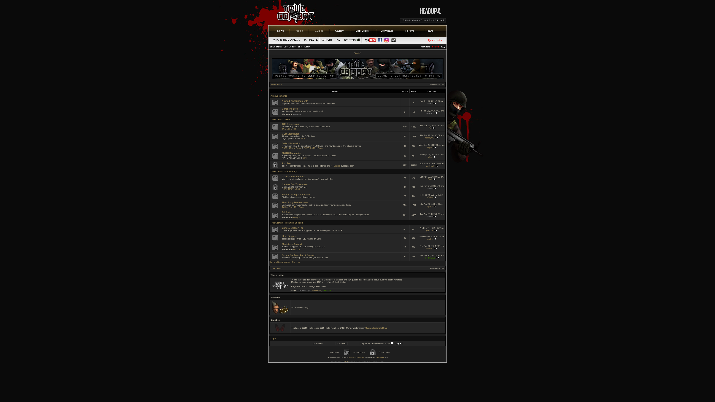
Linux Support (289, 236)
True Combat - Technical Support (287, 223)
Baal (430, 179)
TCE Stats (350, 40)
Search (337, 166)
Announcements (279, 96)
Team (429, 30)
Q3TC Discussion (291, 143)
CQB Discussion (290, 134)
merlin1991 (430, 258)
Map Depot (361, 30)
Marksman (316, 290)
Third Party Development (295, 202)
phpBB (345, 361)
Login (307, 47)
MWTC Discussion (291, 153)
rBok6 (430, 197)
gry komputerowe (356, 357)
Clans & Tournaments (293, 176)
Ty (430, 128)
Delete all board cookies (280, 262)
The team (296, 262)
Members (425, 47)
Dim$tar (296, 217)
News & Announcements (295, 101)
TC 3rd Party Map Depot (293, 207)
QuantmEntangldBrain (376, 328)
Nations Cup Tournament (295, 184)
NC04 (284, 189)
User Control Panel (293, 47)
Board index (276, 47)
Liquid (429, 147)
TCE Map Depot (289, 129)
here (303, 138)
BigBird (430, 206)
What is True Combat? (286, 40)
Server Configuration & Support (298, 255)
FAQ (338, 40)
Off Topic (286, 212)
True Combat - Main (280, 119)
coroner (297, 114)
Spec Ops (326, 290)
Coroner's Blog (290, 109)
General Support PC (292, 228)
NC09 (297, 189)
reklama (380, 357)
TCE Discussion (290, 124)
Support (326, 40)
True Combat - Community (284, 171)
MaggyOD (429, 138)
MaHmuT (430, 166)
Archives (287, 163)
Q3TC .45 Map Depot (291, 148)
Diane (430, 104)
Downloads (386, 30)
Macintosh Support (292, 244)
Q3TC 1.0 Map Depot (313, 148)
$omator (429, 230)
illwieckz (429, 248)
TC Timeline (311, 40)
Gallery (339, 30)
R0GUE (296, 249)
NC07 (290, 189)
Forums (409, 30)
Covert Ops (305, 290)
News (280, 30)
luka (430, 157)
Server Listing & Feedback (296, 194)
